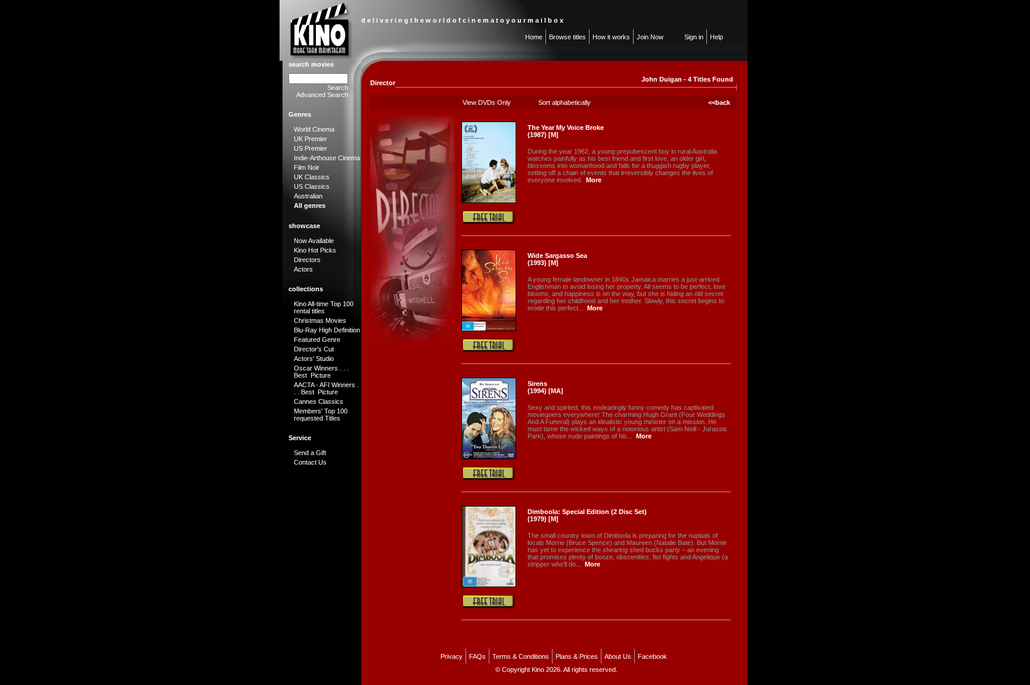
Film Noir (306, 167)
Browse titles (567, 37)
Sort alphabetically (564, 102)
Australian (308, 196)
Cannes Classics (318, 401)
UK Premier (310, 138)
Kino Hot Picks (315, 250)
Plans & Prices (577, 656)
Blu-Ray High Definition (327, 330)
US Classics (312, 186)
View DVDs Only (487, 102)
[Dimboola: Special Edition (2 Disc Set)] (488, 585)
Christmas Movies (320, 320)
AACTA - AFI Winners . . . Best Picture (326, 388)
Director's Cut (314, 349)
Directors (307, 259)
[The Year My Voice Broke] (488, 200)
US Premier (310, 148)
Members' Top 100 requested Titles (321, 414)
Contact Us (310, 462)
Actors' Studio (314, 358)
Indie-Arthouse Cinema (327, 157)
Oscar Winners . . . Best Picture (321, 372)
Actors (303, 269)
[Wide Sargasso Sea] (488, 328)
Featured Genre (317, 339)
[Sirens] (488, 456)
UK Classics (312, 176)
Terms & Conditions (520, 656)
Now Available (314, 240)
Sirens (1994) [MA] (545, 387)
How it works (611, 37)
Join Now (650, 37)
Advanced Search (322, 94)
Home (533, 37)
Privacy (451, 656)
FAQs (477, 656)
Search (337, 87)
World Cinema (314, 129)
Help (716, 37)
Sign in (693, 37)
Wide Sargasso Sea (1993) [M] (557, 259)
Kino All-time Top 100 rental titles (323, 307)
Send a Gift (310, 452)
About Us (617, 656)
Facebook (652, 656)
